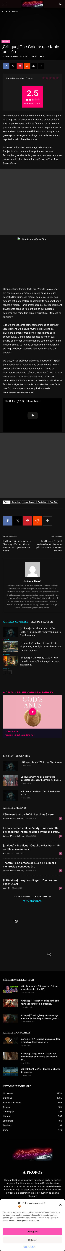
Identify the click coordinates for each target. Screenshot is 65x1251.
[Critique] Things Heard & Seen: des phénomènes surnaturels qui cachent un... (39, 1056)
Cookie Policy (29, 1247)
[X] (13, 66)
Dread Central (28, 502)
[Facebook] (6, 66)
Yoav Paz (53, 502)
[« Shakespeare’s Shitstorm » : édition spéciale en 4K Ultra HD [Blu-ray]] (10, 989)
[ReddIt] (27, 66)
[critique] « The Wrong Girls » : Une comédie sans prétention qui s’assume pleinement (40, 661)
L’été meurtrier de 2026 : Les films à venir (41, 762)
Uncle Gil (6, 888)
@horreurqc (32, 900)
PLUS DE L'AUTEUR (42, 622)
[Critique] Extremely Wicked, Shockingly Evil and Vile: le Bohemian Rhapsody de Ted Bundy (17, 546)
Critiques (14, 11)
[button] (60, 1204)
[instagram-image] (16, 920)
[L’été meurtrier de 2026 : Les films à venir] (10, 766)
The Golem (42, 502)
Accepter (32, 1231)
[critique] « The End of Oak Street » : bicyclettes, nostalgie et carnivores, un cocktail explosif (40, 646)
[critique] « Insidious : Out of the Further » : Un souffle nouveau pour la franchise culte (40, 632)
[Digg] (34, 66)
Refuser (32, 1240)
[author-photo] (32, 576)
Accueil (5, 11)
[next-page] (10, 672)
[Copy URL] (41, 66)
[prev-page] (5, 672)
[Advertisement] (32, 202)
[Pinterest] (20, 66)
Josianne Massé (11, 56)
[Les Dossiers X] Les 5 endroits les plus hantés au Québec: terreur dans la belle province (48, 546)
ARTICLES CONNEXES (15, 622)
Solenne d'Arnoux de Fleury (13, 818)
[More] (47, 521)
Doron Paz (16, 502)
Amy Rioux (7, 853)
